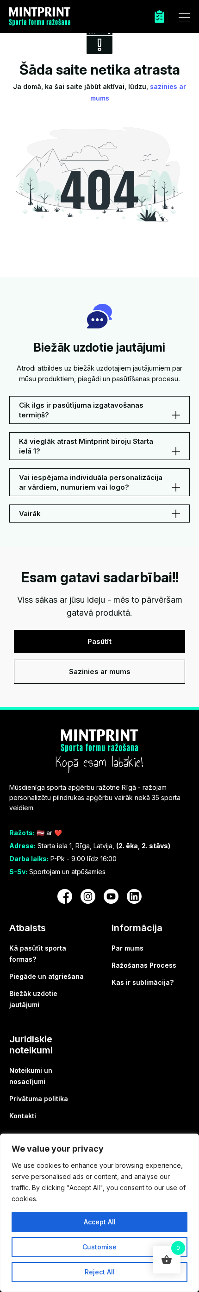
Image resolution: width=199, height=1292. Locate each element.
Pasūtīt (99, 641)
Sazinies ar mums (100, 671)
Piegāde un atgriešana (46, 976)
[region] (99, 1213)
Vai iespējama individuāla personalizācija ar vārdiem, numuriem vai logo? (90, 482)
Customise (99, 1247)
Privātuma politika (38, 1099)
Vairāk (30, 513)
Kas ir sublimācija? (143, 982)
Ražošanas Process (144, 965)
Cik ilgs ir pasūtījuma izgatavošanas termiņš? (81, 410)
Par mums (127, 948)
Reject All (100, 1272)
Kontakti (22, 1116)
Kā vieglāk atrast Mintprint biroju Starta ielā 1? (86, 446)
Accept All (100, 1222)
